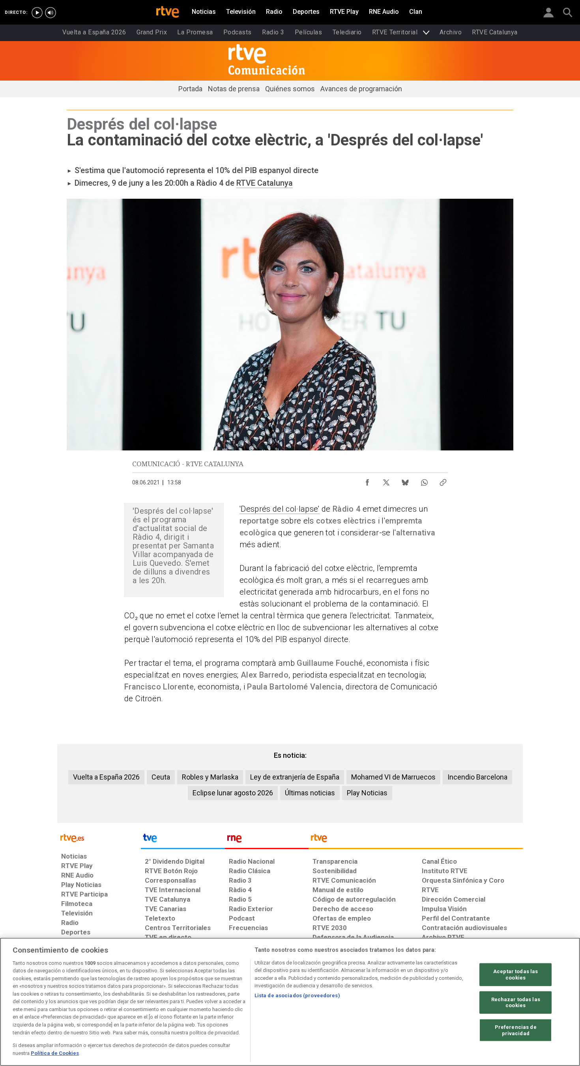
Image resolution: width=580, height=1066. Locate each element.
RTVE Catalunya (264, 183)
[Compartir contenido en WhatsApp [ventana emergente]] (424, 480)
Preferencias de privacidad (516, 1030)
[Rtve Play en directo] (37, 13)
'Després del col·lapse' (279, 509)
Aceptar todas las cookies (515, 974)
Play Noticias (367, 793)
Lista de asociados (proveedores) (297, 995)
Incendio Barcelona (477, 777)
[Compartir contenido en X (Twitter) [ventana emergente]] (386, 480)
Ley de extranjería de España (294, 777)
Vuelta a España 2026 (106, 777)
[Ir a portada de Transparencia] (416, 840)
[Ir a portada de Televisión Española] (183, 840)
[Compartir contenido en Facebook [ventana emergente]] (367, 480)
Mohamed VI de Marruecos (393, 777)
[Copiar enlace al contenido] (443, 480)
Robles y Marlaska (210, 777)
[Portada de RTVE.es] (167, 13)
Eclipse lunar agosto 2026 (233, 793)
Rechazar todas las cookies (515, 1002)
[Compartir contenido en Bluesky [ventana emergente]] (405, 480)
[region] (290, 1002)
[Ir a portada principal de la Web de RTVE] (99, 837)
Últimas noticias (310, 793)
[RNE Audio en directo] (50, 13)
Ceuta (161, 777)
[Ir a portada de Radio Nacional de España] (267, 840)
